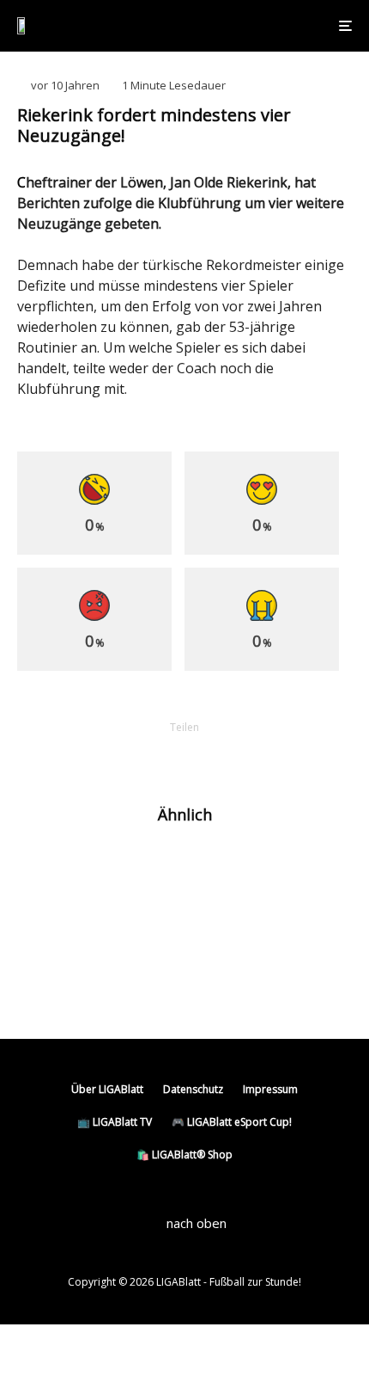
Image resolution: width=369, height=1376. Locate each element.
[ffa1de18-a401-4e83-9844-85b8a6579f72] (45, 984)
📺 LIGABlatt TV (114, 1122)
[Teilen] (95, 756)
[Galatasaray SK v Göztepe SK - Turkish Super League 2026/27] (45, 927)
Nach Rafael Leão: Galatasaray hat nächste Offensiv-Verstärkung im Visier (215, 868)
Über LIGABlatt (107, 1089)
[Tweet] (140, 756)
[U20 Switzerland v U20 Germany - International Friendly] (45, 869)
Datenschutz (193, 1089)
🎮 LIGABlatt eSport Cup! (232, 1122)
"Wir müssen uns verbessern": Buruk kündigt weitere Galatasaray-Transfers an (221, 983)
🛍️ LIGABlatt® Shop (184, 1154)
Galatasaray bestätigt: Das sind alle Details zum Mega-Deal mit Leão (216, 926)
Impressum (270, 1089)
